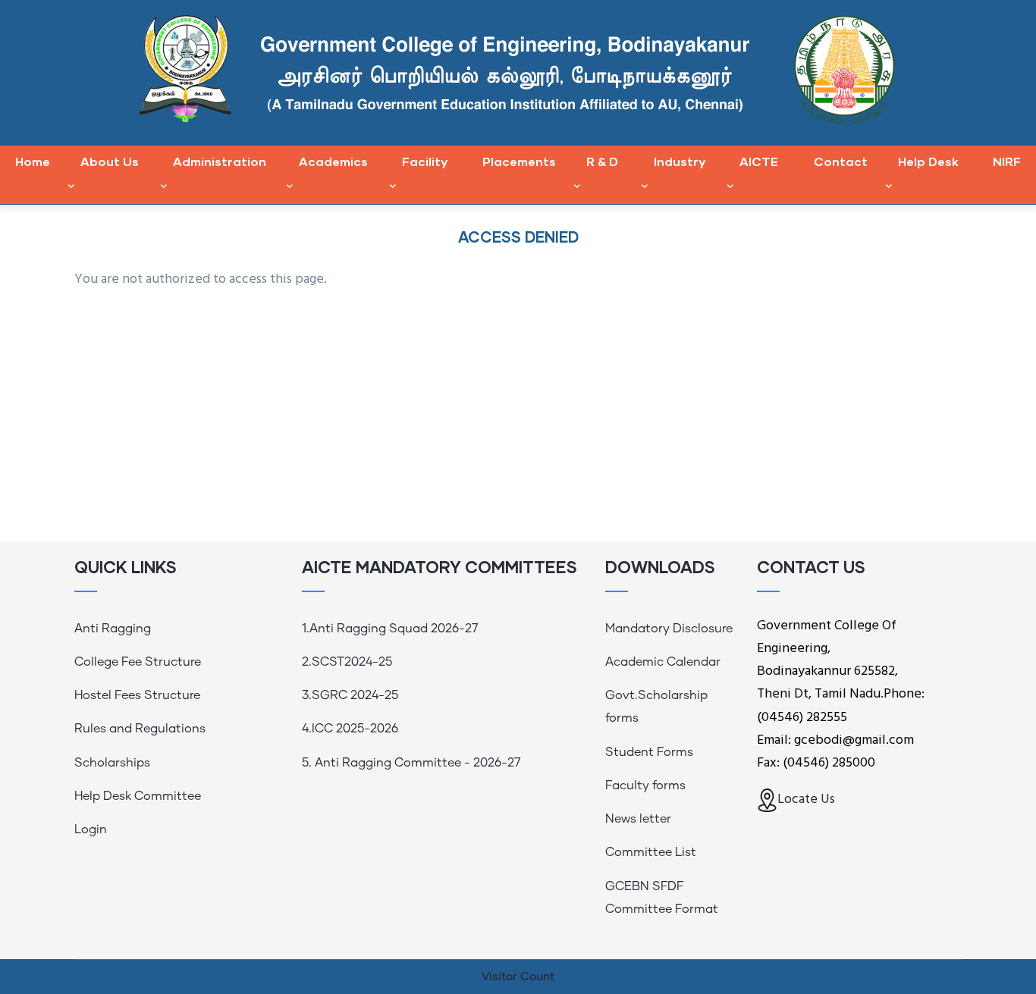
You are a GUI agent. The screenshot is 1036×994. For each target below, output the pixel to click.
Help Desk (928, 161)
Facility (424, 161)
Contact (841, 161)
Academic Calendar (662, 662)
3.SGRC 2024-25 (350, 695)
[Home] (518, 68)
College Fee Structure (137, 662)
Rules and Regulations (140, 729)
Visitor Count (518, 977)
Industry (679, 161)
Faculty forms (645, 785)
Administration (219, 161)
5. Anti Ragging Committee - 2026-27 (411, 763)
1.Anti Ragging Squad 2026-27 (390, 628)
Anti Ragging (112, 628)
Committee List (650, 852)
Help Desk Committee (137, 796)
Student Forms (649, 752)
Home (32, 161)
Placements (519, 161)
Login (90, 829)
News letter (638, 819)
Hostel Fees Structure (137, 695)
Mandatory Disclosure (669, 628)
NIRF (1007, 161)
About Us (109, 161)
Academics (333, 161)
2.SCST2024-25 (347, 662)
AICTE (758, 161)
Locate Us (806, 800)
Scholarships (112, 763)
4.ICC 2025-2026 (350, 729)
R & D (602, 161)
